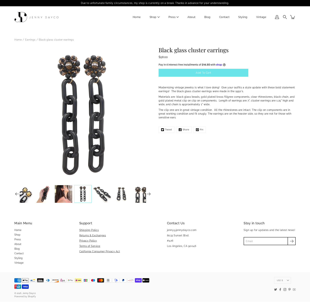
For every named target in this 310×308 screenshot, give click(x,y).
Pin (201, 129)
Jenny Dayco (29, 293)
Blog (207, 17)
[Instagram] (284, 289)
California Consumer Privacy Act (99, 251)
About (191, 17)
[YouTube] (294, 289)
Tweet (168, 129)
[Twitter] (275, 289)
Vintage (261, 17)
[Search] (285, 17)
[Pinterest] (289, 289)
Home (137, 17)
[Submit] (292, 241)
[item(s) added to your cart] (293, 17)
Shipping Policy (89, 230)
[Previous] (17, 194)
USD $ (280, 280)
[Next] (148, 194)
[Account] (277, 17)
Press (172, 17)
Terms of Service (89, 246)
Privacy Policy (88, 240)
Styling (242, 17)
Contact (224, 17)
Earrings (30, 39)
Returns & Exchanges (92, 235)
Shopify (32, 296)
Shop (153, 17)
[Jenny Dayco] (37, 17)
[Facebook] (280, 289)
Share (186, 129)
